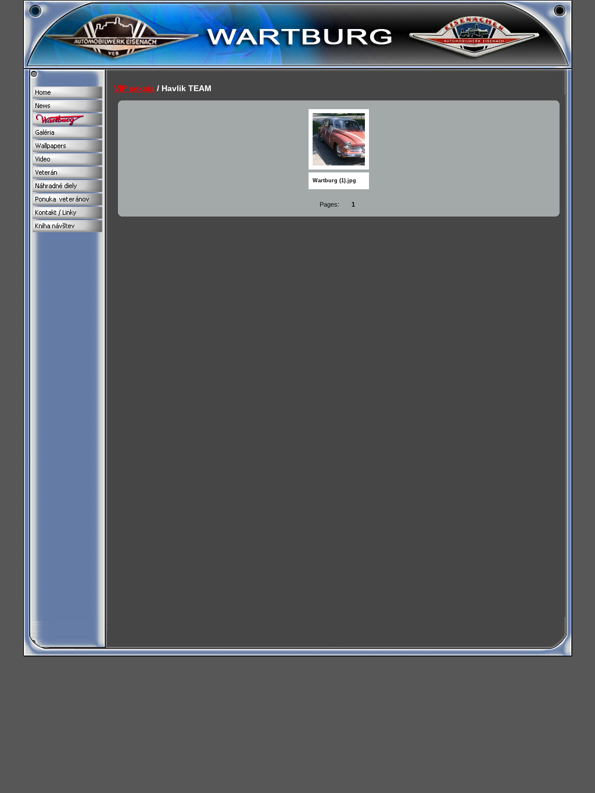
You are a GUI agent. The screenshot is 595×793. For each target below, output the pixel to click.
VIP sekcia (134, 88)
